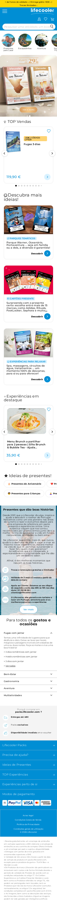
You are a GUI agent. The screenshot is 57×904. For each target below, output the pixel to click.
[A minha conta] (39, 19)
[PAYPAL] (14, 803)
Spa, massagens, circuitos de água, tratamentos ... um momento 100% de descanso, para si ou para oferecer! (25, 369)
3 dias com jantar (15, 661)
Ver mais (28, 609)
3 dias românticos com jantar (21, 652)
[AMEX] (45, 803)
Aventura (9, 688)
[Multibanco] (3, 803)
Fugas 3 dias (32, 144)
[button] (27, 116)
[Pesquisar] (52, 27)
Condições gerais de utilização (28, 829)
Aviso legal (28, 815)
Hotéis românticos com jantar (21, 656)
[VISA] (28, 803)
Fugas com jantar (14, 633)
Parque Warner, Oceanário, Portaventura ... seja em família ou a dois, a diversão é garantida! (28, 245)
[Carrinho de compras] (52, 19)
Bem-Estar (10, 674)
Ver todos (10, 666)
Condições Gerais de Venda (28, 820)
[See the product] (47, 177)
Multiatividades (13, 695)
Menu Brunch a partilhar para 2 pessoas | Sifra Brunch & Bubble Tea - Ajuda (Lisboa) (26, 444)
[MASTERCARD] (37, 803)
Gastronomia (11, 681)
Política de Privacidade (28, 824)
